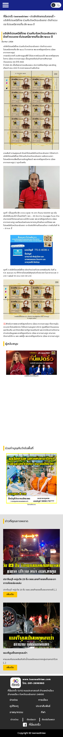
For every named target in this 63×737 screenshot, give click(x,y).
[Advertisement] (31, 411)
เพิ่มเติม (10, 594)
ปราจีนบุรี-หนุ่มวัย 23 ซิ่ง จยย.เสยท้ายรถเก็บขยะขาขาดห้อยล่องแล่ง (29, 581)
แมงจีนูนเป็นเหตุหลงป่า (15, 653)
